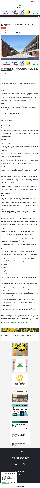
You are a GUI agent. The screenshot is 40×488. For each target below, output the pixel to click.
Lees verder (8, 480)
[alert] (9, 479)
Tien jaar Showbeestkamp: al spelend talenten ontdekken (19, 439)
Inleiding (6, 322)
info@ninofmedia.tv (20, 476)
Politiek (3, 28)
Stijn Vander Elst (30, 335)
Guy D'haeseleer (6, 335)
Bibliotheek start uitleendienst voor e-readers (19, 444)
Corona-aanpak (17, 322)
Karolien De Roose (14, 335)
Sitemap (23, 484)
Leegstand (22, 322)
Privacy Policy (32, 484)
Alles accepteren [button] (5, 482)
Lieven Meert (22, 335)
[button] (9, 485)
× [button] (15, 472)
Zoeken (38, 1)
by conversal (20, 486)
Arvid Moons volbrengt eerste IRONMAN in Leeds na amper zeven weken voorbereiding (20, 429)
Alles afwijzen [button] (12, 482)
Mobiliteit (27, 322)
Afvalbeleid (11, 322)
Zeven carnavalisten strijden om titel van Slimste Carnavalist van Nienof (19, 435)
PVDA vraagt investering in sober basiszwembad (18, 425)
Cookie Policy (27, 484)
